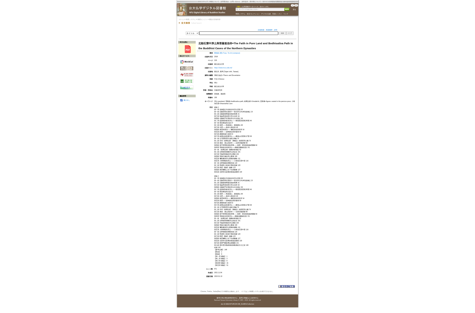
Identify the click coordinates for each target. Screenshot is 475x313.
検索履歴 (269, 30)
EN (296, 5)
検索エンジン (202, 19)
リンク (285, 14)
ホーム (181, 19)
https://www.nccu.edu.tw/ (223, 68)
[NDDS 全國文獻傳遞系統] (186, 89)
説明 (275, 30)
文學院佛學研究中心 (230, 298)
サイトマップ (203, 1)
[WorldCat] (186, 61)
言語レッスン (277, 14)
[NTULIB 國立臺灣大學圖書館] (186, 74)
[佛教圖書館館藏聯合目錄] (186, 80)
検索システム (240, 14)
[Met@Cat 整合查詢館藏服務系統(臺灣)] (186, 67)
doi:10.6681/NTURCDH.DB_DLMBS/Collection (237, 304)
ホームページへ (289, 1)
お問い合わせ (235, 1)
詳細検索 (261, 30)
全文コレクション (253, 14)
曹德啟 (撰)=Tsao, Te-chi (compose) (227, 53)
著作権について (255, 1)
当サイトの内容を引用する (272, 1)
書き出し (187, 100)
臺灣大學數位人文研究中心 (248, 298)
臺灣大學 (220, 298)
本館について (214, 1)
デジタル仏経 (266, 14)
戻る (294, 9)
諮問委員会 (225, 1)
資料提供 (245, 1)
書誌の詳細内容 (214, 19)
